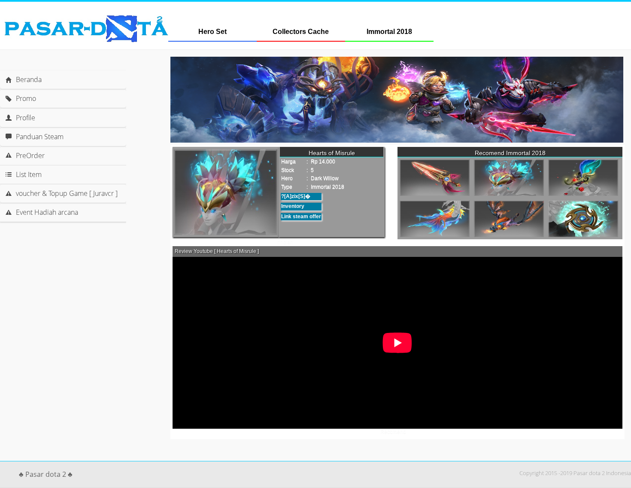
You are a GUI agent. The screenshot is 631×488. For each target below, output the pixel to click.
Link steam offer (301, 217)
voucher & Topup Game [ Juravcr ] (67, 193)
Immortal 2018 (389, 31)
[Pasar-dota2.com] (86, 39)
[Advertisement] (75, 247)
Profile (25, 117)
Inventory (292, 206)
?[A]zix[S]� (295, 196)
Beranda (29, 79)
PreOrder (30, 155)
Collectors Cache (301, 31)
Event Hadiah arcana (47, 212)
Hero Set (212, 31)
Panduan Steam (40, 136)
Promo (26, 98)
